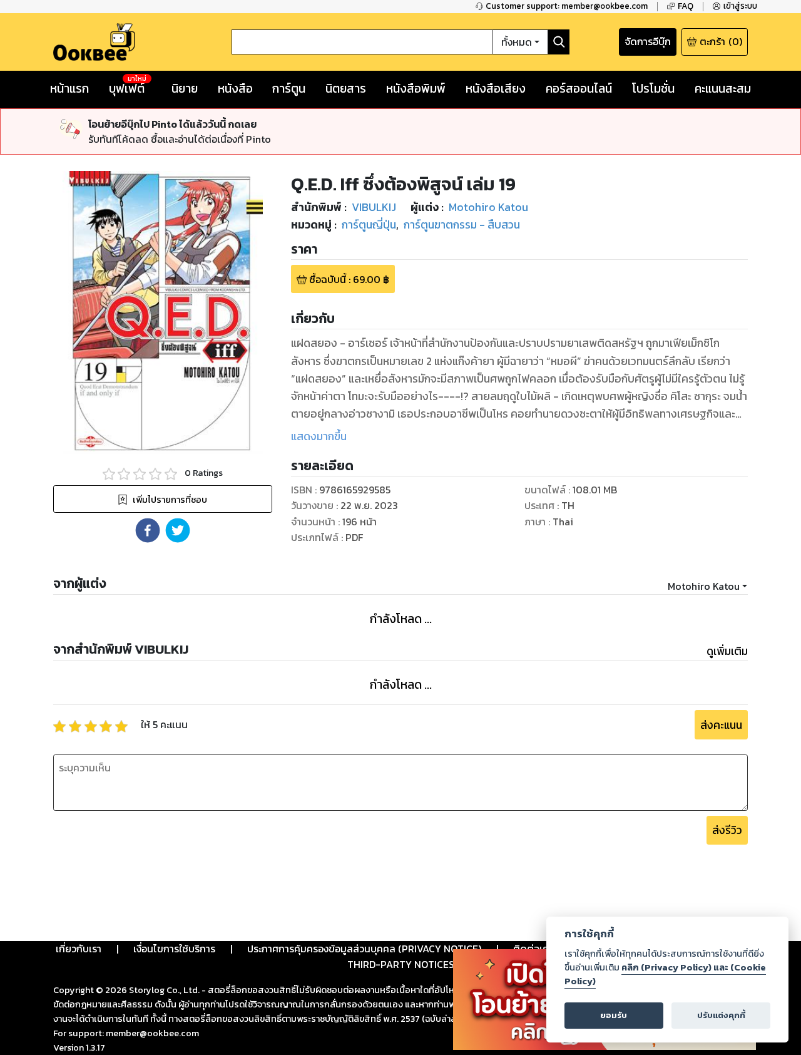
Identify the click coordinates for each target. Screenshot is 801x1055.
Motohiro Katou (704, 586)
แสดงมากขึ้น (319, 436)
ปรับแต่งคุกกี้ (721, 1015)
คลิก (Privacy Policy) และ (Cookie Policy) (665, 974)
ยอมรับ (613, 1015)
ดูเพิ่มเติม (727, 651)
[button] (147, 530)
